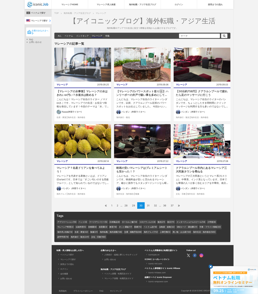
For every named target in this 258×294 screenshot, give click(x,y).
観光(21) (161, 222)
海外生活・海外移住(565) (204, 232)
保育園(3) (103, 227)
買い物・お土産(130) (182, 232)
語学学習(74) (63, 237)
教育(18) (113, 227)
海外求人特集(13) (65, 232)
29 (133, 205)
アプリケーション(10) (66, 222)
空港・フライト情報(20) (210, 227)
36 (164, 205)
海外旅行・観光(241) (80, 237)
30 (140, 205)
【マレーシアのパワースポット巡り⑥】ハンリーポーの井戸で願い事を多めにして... (142, 93)
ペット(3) (83, 222)
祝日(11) (170, 222)
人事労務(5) (165, 232)
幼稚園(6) (92, 227)
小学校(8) (211, 222)
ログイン (179, 4)
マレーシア (97, 35)
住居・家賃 (61, 117)
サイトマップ (116, 291)
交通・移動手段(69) (133, 232)
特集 (107, 35)
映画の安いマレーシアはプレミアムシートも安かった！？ (141, 169)
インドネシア (82, 35)
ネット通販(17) (125, 227)
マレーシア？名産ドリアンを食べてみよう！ (81, 169)
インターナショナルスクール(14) (190, 222)
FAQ (31, 39)
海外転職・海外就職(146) (111, 232)
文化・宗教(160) (98, 237)
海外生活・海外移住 (76, 117)
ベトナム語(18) (150, 227)
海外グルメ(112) (151, 232)
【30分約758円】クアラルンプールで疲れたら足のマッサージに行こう (202, 93)
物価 (137, 194)
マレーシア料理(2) (65, 227)
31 (148, 205)
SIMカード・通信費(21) (187, 227)
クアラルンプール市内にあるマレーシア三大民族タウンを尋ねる (201, 169)
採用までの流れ (215, 4)
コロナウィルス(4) (147, 222)
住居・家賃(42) (81, 232)
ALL (60, 35)
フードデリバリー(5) (98, 222)
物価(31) (94, 232)
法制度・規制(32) (167, 227)
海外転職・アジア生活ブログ (142, 4)
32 (155, 205)
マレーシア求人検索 (106, 4)
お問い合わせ (35, 42)
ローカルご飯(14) (129, 222)
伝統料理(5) (81, 227)
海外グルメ (61, 194)
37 (172, 205)
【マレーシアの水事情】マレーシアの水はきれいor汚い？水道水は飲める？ (82, 93)
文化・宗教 (181, 194)
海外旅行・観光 (123, 117)
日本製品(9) (114, 222)
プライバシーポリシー (83, 291)
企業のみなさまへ (40, 30)
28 (126, 205)
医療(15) (138, 227)
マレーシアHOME (69, 4)
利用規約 (63, 291)
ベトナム (69, 35)
